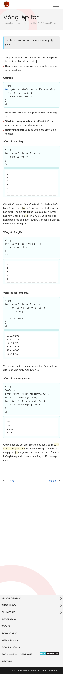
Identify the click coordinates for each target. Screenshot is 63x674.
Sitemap (7, 661)
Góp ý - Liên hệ (11, 647)
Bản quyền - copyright (17, 654)
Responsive (9, 633)
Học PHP (37, 23)
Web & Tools (10, 640)
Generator (9, 619)
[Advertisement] (31, 527)
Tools (6, 626)
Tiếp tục (51, 480)
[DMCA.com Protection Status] (49, 653)
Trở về (10, 480)
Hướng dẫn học (23, 23)
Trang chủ (8, 23)
